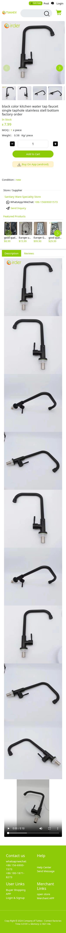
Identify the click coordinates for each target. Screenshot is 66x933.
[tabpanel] (33, 549)
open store (43, 894)
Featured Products (14, 216)
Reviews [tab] (29, 253)
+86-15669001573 (46, 202)
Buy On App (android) (35, 164)
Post (46, 3)
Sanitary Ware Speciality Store (23, 196)
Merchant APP (45, 898)
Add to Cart (33, 154)
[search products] (46, 13)
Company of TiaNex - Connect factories (42, 920)
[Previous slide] (6, 68)
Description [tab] (11, 253)
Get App (37, 2)
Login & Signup (15, 897)
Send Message (45, 871)
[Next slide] (59, 68)
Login (59, 3)
